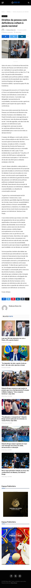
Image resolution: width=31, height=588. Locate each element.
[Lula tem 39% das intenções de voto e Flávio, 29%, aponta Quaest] (15, 328)
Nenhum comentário (8, 32)
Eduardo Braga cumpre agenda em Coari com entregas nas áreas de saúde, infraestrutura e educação (14, 445)
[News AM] (15, 3)
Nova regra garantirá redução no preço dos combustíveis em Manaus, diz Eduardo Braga (15, 472)
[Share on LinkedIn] (22, 36)
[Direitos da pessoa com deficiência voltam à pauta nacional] (15, 49)
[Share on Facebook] (5, 36)
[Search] (28, 3)
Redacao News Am (11, 30)
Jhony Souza (14, 583)
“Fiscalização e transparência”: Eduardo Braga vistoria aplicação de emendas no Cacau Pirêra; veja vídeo (14, 418)
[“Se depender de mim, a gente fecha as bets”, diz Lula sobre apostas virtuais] (15, 353)
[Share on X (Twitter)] (14, 36)
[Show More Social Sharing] (27, 36)
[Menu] (3, 3)
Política (4, 16)
